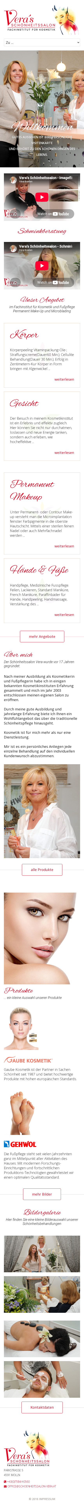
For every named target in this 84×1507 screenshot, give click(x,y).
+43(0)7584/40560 (18, 1481)
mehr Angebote (42, 636)
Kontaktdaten (42, 1407)
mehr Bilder (42, 1194)
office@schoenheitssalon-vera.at (31, 1486)
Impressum (47, 1499)
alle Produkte (42, 869)
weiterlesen (64, 379)
